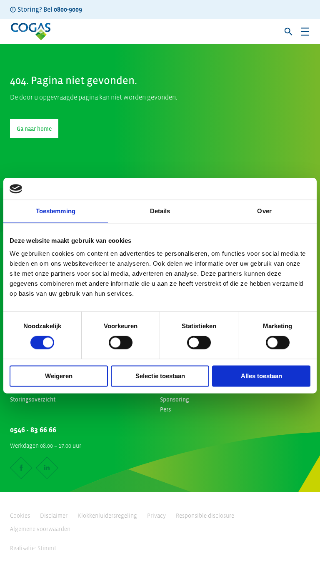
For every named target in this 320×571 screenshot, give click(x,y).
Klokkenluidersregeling (107, 515)
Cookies (20, 515)
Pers (165, 409)
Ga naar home (34, 128)
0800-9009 (68, 9)
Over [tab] (264, 210)
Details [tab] (160, 210)
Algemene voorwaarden (40, 529)
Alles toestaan (261, 375)
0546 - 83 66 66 (33, 430)
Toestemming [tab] (55, 210)
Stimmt (47, 548)
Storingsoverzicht (32, 399)
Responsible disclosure (205, 515)
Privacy (156, 515)
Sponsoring (174, 399)
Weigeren (58, 375)
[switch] (120, 342)
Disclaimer (54, 515)
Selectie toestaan (160, 375)
